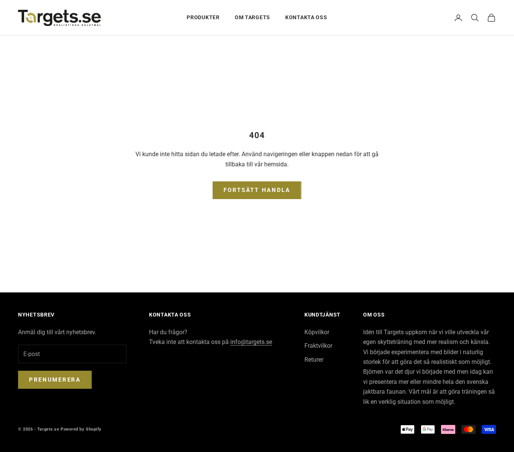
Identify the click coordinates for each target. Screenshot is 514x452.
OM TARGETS (252, 17)
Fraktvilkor (318, 345)
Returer (313, 359)
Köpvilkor (316, 332)
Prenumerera (55, 379)
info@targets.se (251, 341)
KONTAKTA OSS (306, 17)
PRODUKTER (203, 17)
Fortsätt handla (257, 190)
